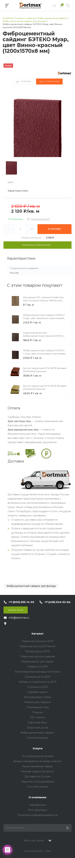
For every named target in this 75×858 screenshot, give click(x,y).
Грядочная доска (37, 727)
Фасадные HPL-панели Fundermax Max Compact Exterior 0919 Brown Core (43, 300)
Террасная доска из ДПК (37, 641)
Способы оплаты (37, 786)
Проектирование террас (37, 766)
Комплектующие (37, 737)
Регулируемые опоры (37, 697)
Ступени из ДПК (37, 687)
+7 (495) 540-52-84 (57, 602)
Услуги (38, 748)
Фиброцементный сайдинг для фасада (31, 586)
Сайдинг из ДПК (37, 666)
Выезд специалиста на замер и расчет (37, 761)
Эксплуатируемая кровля (37, 756)
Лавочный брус (37, 722)
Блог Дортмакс (37, 810)
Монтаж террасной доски (37, 771)
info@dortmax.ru (19, 617)
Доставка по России (37, 776)
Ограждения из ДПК (38, 676)
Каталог (38, 633)
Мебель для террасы (37, 702)
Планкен (37, 712)
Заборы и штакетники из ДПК (38, 681)
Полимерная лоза (38, 707)
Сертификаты (37, 804)
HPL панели (37, 717)
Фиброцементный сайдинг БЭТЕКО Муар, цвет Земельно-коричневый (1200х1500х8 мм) (44, 318)
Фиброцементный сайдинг (37, 732)
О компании (37, 797)
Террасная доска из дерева (37, 656)
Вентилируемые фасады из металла (37, 671)
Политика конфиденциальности (37, 815)
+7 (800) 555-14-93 (21, 602)
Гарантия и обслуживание (37, 781)
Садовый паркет (37, 692)
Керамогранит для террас (37, 661)
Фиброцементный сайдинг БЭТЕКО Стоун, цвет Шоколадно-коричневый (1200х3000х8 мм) (45, 353)
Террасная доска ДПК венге (37, 646)
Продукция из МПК (37, 651)
